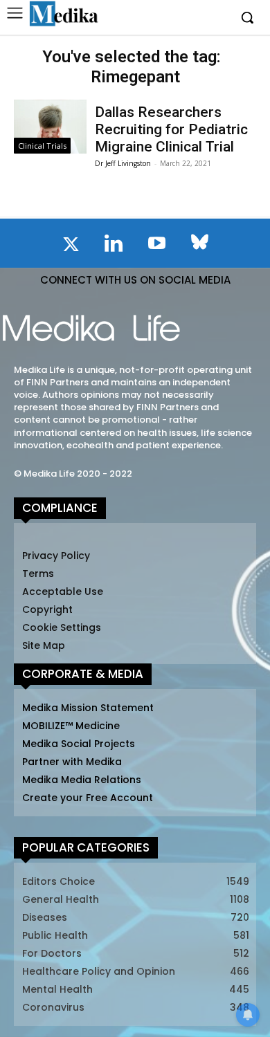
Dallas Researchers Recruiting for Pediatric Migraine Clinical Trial (171, 129)
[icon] (70, 247)
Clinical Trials (42, 145)
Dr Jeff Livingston (123, 163)
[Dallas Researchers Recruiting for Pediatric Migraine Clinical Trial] (50, 127)
